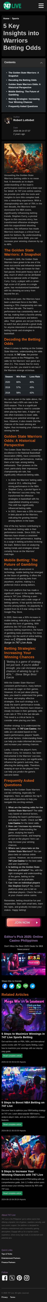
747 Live (21, 354)
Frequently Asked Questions (23, 106)
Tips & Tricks (7, 1254)
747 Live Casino (28, 728)
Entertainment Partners (11, 1258)
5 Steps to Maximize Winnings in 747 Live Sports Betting (23, 1035)
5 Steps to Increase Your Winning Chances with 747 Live (22, 1173)
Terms (12, 1297)
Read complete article (12, 1056)
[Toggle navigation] (41, 5)
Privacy (5, 1297)
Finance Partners (8, 1262)
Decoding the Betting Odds (22, 80)
